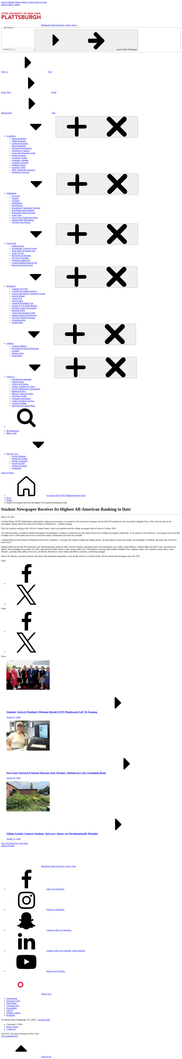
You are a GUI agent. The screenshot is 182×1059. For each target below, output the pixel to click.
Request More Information (23, 220)
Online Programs (19, 141)
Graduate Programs (20, 143)
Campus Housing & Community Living (28, 293)
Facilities (15, 351)
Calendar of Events (20, 289)
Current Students (19, 456)
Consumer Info (12, 1006)
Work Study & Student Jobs (23, 251)
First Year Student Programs (23, 318)
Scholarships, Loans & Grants (24, 248)
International (17, 203)
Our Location (17, 301)
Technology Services (20, 172)
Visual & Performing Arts (22, 303)
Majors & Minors (19, 138)
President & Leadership (21, 379)
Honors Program (19, 155)
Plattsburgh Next (19, 391)
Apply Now (17, 215)
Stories (9, 500)
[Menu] (77, 25)
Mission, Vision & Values (22, 394)
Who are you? (12, 454)
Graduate (15, 201)
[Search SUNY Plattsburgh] (26, 426)
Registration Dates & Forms (23, 213)
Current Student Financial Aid (24, 263)
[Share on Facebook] (26, 583)
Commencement (18, 320)
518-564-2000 (44, 1020)
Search (6, 49)
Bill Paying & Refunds (21, 255)
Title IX (9, 1010)
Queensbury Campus (20, 151)
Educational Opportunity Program (26, 208)
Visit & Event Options (21, 222)
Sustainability (17, 322)
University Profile (19, 396)
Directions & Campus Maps (23, 406)
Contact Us (11, 1029)
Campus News (18, 382)
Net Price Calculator (20, 258)
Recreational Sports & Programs (25, 348)
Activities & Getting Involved (24, 291)
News (8, 498)
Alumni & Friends (19, 466)
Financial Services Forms (22, 265)
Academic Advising (20, 163)
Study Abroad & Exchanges (23, 170)
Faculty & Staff (18, 463)
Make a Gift (11, 433)
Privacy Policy (12, 1027)
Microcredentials (19, 146)
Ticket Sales (17, 356)
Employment (11, 998)
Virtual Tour (17, 298)
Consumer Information (21, 398)
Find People (11, 1003)
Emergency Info (13, 1001)
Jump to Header (7, 2)
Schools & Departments (22, 148)
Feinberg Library (19, 165)
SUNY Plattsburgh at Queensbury (26, 389)
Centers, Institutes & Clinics (23, 386)
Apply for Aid (18, 253)
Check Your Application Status (25, 217)
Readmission (17, 205)
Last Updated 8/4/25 (9, 1036)
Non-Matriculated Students (23, 210)
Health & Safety (18, 310)
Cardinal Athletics (19, 346)
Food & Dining (18, 296)
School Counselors (20, 461)
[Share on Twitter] (26, 604)
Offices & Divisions (20, 384)
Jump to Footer (40, 2)
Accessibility (11, 1008)
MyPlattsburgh (12, 431)
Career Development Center (23, 153)
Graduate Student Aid (21, 260)
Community (17, 468)
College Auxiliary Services (23, 401)
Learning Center (18, 167)
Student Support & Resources (24, 315)
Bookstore (10, 1015)
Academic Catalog (19, 158)
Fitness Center (18, 353)
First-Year (16, 196)
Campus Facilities (19, 403)
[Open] (97, 126)
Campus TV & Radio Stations (24, 305)
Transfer (15, 198)
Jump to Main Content (24, 2)
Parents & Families (20, 458)
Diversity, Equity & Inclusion (24, 308)
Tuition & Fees (18, 246)
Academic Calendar (20, 160)
